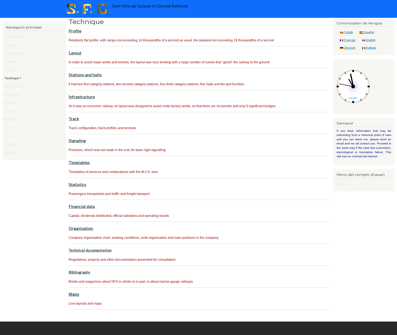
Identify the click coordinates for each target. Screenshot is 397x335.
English (370, 40)
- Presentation (12, 36)
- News (7, 136)
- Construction (12, 53)
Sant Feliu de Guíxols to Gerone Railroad (149, 5)
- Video (7, 111)
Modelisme (10, 119)
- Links (7, 128)
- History (8, 45)
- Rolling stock (12, 86)
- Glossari (9, 152)
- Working (9, 61)
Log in (341, 184)
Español (368, 32)
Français (349, 40)
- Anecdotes (11, 94)
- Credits (8, 144)
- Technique (10, 78)
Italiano (370, 47)
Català (348, 32)
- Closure (8, 70)
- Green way (10, 103)
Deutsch (349, 47)
